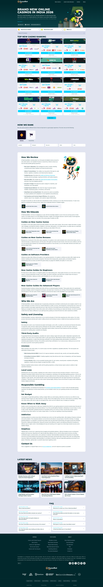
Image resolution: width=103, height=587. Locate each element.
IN (18, 563)
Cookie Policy (29, 585)
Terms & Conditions (60, 585)
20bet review (51, 54)
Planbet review (51, 113)
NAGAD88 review (28, 54)
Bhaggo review (74, 113)
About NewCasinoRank (70, 540)
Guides (78, 1)
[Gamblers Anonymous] (31, 574)
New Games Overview (53, 542)
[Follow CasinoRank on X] (75, 563)
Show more (50, 117)
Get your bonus (28, 72)
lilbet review (28, 113)
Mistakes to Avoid (53, 540)
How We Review (69, 542)
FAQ (70, 546)
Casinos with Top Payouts (34, 549)
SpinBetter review (74, 54)
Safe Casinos (34, 542)
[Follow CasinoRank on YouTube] (78, 563)
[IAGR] (24, 574)
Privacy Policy (43, 585)
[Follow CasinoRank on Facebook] (70, 563)
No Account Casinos (34, 546)
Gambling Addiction (52, 549)
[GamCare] (39, 574)
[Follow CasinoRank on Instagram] (73, 563)
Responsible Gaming (53, 544)
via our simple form (47, 446)
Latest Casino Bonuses (69, 1)
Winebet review (51, 93)
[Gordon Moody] (50, 574)
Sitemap (75, 585)
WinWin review (29, 93)
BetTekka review (28, 74)
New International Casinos (53, 546)
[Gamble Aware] (66, 574)
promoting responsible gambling (53, 387)
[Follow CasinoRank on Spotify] (81, 563)
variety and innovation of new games (48, 179)
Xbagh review (74, 93)
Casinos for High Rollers (34, 544)
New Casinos (58, 1)
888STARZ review (74, 74)
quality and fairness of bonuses (47, 175)
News (84, 1)
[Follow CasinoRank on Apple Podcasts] (84, 563)
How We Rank (70, 544)
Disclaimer (69, 549)
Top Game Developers (53, 551)
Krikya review (51, 74)
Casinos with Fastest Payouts (34, 540)
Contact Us (69, 551)
